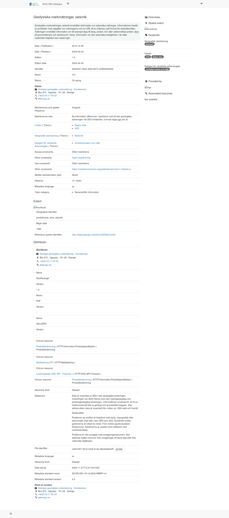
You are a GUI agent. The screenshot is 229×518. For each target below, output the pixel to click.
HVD (77, 128)
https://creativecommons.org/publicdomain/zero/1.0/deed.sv (101, 169)
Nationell (79, 135)
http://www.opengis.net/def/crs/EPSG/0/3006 (94, 234)
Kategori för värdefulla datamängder (46, 144)
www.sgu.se (44, 98)
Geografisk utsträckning (46, 135)
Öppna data (80, 125)
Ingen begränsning (81, 157)
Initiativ (38, 125)
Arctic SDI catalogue (52, 3)
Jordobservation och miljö (87, 142)
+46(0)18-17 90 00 (47, 95)
